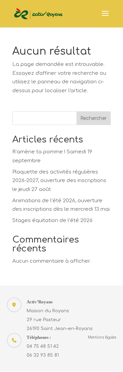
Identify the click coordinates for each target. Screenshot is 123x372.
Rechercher (93, 118)
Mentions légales (102, 337)
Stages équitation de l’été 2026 (52, 220)
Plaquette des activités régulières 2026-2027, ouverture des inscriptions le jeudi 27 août (59, 180)
